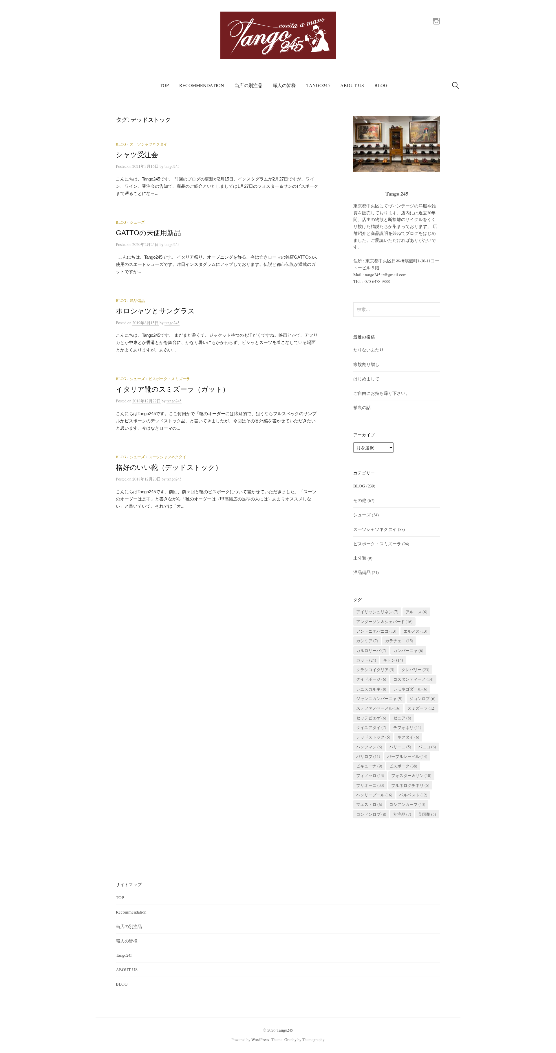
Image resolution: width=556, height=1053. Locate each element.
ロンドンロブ (371, 814)
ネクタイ (408, 737)
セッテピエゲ (371, 718)
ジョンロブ (422, 698)
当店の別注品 (248, 85)
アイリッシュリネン (377, 611)
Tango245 (318, 85)
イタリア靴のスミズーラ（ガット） (172, 389)
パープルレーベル (407, 756)
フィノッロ (370, 775)
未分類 (359, 558)
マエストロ (369, 804)
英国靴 (427, 814)
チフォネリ (407, 727)
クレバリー (415, 669)
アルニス (416, 611)
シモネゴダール (410, 689)
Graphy (290, 1039)
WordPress (260, 1039)
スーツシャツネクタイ (148, 144)
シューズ (137, 222)
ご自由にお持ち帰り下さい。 (381, 393)
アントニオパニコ (376, 631)
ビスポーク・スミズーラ (169, 378)
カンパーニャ (408, 650)
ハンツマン (369, 747)
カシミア (367, 640)
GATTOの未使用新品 (148, 233)
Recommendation (201, 85)
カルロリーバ (371, 650)
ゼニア (402, 718)
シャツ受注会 (137, 155)
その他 (359, 500)
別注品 (402, 814)
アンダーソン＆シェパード (384, 621)
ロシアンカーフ (407, 804)
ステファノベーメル (378, 708)
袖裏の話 (362, 407)
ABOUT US (352, 85)
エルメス (415, 631)
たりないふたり (368, 350)
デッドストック (373, 737)
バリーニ (400, 747)
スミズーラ (421, 708)
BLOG (380, 85)
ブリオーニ (370, 785)
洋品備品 (137, 300)
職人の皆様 (284, 85)
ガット (366, 660)
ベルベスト (413, 795)
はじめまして (366, 379)
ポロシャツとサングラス (155, 311)
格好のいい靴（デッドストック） (169, 467)
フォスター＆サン (411, 775)
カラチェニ (399, 640)
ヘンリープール (374, 795)
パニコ (427, 747)
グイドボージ (371, 679)
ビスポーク (403, 766)
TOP (164, 85)
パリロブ (368, 756)
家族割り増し (366, 364)
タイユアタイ (371, 727)
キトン (393, 660)
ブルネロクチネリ (410, 785)
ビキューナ (369, 766)
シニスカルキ (371, 689)
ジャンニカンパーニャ (379, 698)
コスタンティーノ (413, 679)
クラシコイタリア (375, 669)
